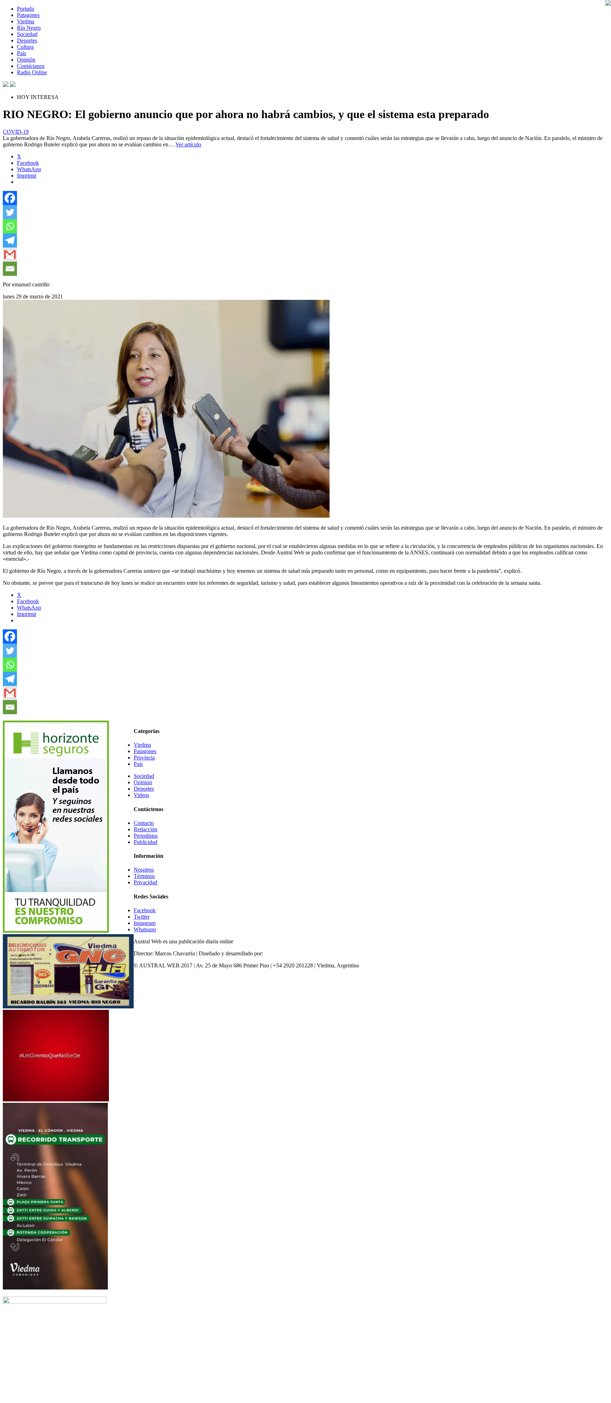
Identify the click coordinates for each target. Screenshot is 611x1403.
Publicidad (145, 842)
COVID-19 (16, 132)
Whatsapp (145, 929)
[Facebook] (10, 198)
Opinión (26, 60)
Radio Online (32, 72)
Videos (141, 795)
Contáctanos (31, 66)
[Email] (10, 269)
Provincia (144, 758)
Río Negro (29, 28)
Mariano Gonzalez (285, 953)
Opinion (143, 782)
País (21, 53)
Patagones (28, 15)
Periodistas (146, 836)
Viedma (25, 21)
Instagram (145, 923)
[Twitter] (10, 212)
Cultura (25, 47)
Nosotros (144, 870)
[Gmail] (10, 255)
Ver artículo (188, 144)
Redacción (145, 829)
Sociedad (27, 34)
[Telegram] (10, 240)
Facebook (145, 910)
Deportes (27, 40)
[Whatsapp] (10, 226)
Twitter (142, 917)
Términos (144, 876)
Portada (25, 9)
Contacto (144, 823)
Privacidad (145, 882)
